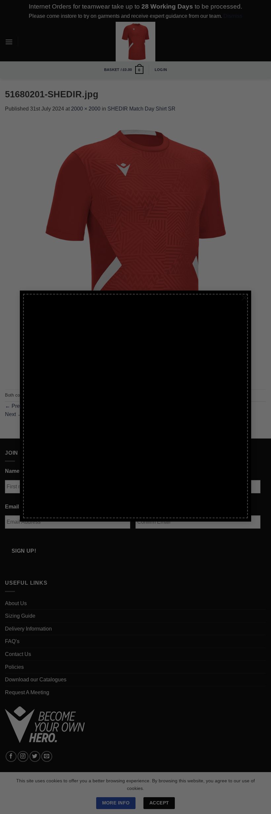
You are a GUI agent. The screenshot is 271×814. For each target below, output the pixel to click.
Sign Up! (59, 475)
